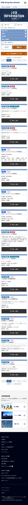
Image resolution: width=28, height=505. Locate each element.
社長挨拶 (3, 439)
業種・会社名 (5, 30)
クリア (7, 47)
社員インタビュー (4, 480)
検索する (19, 47)
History (2, 444)
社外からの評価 (4, 449)
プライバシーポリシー (5, 487)
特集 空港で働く (4, 458)
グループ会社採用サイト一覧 (14, 53)
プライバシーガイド (5, 490)
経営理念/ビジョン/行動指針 (6, 441)
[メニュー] (25, 2)
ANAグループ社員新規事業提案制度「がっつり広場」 (11, 478)
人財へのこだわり (4, 473)
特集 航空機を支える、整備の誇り (8, 461)
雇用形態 (4, 36)
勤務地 (3, 33)
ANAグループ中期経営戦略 (6, 447)
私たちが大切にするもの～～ (9, 475)
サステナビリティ (4, 452)
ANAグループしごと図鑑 (6, 466)
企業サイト (3, 492)
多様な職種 (3, 463)
